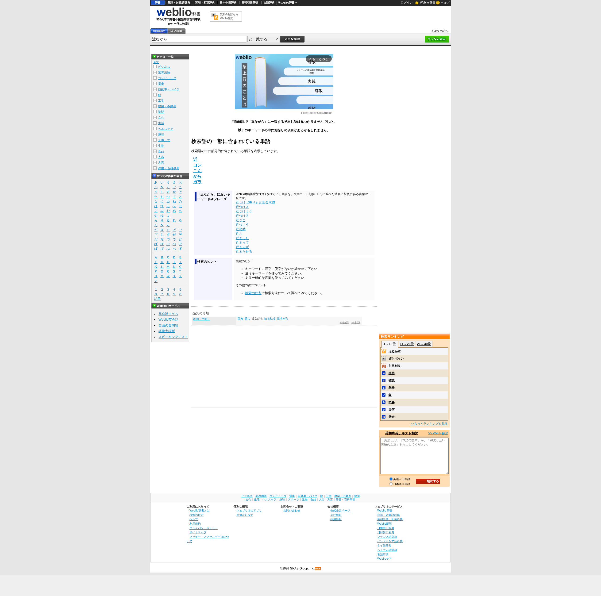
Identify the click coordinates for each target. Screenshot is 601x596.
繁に (247, 318)
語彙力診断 (166, 331)
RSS (318, 568)
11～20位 (407, 344)
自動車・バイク (168, 89)
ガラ (197, 182)
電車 (161, 83)
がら (197, 176)
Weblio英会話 (168, 319)
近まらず (242, 247)
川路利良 (395, 366)
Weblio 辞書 (427, 2)
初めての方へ (439, 31)
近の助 (241, 229)
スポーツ (164, 140)
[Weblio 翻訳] (215, 16)
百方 (240, 318)
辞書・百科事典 (168, 168)
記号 (157, 299)
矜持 (392, 373)
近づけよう (244, 211)
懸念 (392, 417)
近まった (242, 238)
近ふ (239, 233)
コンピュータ (167, 78)
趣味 (161, 134)
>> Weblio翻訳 (438, 433)
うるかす (395, 351)
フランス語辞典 (387, 536)
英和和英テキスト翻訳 (401, 433)
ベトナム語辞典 (387, 549)
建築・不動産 (167, 106)
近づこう (242, 225)
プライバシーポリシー (203, 528)
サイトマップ (197, 532)
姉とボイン (396, 358)
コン (197, 165)
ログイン (407, 2)
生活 (161, 123)
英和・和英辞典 (205, 2)
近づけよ (242, 207)
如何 (392, 409)
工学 (161, 100)
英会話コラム (168, 314)
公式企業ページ (340, 510)
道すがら (282, 318)
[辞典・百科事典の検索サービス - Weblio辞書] (178, 15)
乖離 (392, 387)
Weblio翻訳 (384, 523)
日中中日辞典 (228, 2)
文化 (161, 117)
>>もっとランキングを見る (429, 423)
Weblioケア (384, 558)
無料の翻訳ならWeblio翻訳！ (229, 16)
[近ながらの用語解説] (159, 31)
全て (156, 62)
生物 (161, 145)
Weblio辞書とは (199, 510)
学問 (161, 112)
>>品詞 (344, 322)
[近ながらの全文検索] (176, 31)
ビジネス (164, 67)
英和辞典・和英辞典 (390, 519)
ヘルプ (445, 2)
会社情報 (336, 514)
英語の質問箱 (168, 325)
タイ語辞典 (384, 545)
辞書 (158, 2)
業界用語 (164, 72)
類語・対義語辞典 (179, 2)
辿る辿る (270, 318)
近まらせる (244, 251)
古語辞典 (269, 2)
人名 (161, 157)
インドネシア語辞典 (390, 541)
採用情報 (336, 519)
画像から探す (244, 514)
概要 (392, 402)
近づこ (241, 220)
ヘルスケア (165, 129)
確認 (392, 380)
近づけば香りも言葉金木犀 (255, 202)
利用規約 (195, 523)
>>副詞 (355, 322)
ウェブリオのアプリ (249, 510)
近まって (242, 242)
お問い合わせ (291, 510)
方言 (161, 162)
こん (197, 170)
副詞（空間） (201, 319)
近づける (242, 216)
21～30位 (424, 344)
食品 (161, 151)
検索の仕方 (253, 293)
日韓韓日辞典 (250, 2)
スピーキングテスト (173, 337)
